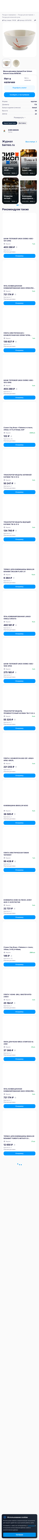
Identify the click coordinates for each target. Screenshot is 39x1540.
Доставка (22, 123)
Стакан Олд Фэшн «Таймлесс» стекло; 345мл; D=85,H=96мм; (18, 948)
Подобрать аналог (20, 88)
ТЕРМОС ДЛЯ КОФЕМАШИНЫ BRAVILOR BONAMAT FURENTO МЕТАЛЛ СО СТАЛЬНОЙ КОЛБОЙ (19, 1137)
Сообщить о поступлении (19, 95)
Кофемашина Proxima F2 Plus (15, 1387)
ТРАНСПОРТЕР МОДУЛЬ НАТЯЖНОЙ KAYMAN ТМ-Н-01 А (18, 476)
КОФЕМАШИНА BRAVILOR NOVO (16, 805)
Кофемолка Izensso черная (14, 1298)
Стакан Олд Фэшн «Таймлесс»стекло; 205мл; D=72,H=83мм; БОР (18, 429)
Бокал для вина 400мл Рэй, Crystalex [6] (19, 1477)
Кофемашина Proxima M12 (14, 1208)
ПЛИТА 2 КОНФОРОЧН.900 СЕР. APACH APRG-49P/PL (18, 759)
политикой (31, 1525)
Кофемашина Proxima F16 (13, 1342)
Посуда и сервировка (9, 15)
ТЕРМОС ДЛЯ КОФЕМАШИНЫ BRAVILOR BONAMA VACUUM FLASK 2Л (19, 570)
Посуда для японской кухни (11, 17)
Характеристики (10, 123)
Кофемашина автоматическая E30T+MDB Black (19, 1433)
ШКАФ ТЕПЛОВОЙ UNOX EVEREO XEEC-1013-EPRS (19, 381)
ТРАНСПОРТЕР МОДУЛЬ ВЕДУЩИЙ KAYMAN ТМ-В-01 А (17, 523)
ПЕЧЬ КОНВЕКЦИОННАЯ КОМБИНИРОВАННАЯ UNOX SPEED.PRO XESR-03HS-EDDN (19, 1090)
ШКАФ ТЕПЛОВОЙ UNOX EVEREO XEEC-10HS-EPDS (19, 665)
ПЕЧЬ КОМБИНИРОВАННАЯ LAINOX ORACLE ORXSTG (17, 618)
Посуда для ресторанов (25, 15)
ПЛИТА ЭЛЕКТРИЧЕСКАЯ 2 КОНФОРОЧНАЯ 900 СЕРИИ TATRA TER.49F (17, 334)
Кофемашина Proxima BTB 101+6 (16, 1253)
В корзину (19, 256)
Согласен (19, 1535)
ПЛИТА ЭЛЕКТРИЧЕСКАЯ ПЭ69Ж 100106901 (16, 854)
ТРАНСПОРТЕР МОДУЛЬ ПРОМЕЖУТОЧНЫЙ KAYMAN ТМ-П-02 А (19, 712)
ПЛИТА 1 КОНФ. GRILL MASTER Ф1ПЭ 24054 (17, 996)
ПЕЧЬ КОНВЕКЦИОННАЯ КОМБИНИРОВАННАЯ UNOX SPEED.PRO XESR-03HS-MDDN (19, 287)
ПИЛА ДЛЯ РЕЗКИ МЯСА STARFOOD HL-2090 (19, 1043)
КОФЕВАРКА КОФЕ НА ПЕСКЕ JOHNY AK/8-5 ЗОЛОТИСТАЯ (18, 901)
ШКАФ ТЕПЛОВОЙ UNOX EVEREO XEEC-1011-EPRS (19, 240)
